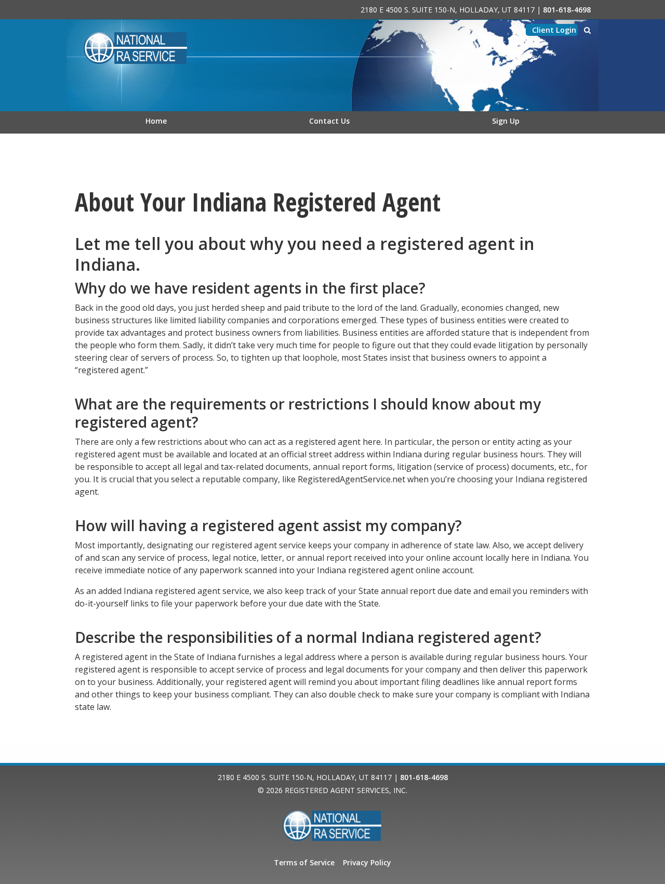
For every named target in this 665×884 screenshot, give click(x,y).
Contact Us (329, 121)
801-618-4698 (567, 10)
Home (156, 121)
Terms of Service (304, 862)
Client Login (554, 30)
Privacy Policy (367, 862)
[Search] (587, 30)
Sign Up (506, 121)
